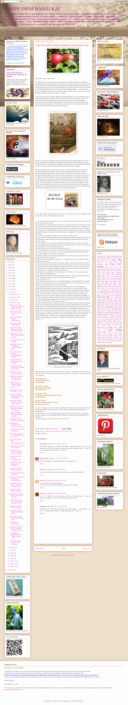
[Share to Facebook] (69, 429)
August (12, 547)
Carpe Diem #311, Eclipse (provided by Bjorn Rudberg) (17, 306)
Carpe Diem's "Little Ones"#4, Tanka (16, 390)
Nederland (44, 433)
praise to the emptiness (104, 341)
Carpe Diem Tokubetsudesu (113, 286)
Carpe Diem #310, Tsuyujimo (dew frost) (15, 312)
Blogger (81, 701)
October (13, 300)
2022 (10, 267)
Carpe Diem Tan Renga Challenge (109, 278)
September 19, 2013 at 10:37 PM (56, 480)
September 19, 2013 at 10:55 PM (55, 493)
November (13, 297)
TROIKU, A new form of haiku (15, 31)
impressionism (101, 332)
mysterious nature (107, 337)
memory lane (112, 334)
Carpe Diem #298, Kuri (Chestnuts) (17, 430)
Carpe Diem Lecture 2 (37, 28)
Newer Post (39, 548)
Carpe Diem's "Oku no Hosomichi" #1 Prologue (17, 464)
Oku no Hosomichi (116, 305)
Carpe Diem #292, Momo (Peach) (15, 490)
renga (99, 342)
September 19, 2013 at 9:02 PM (55, 469)
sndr (69, 701)
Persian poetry (117, 307)
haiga (99, 330)
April (11, 558)
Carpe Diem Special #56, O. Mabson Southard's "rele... (16, 484)
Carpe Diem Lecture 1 (20, 28)
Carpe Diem (48, 431)
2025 (10, 262)
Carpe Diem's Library (53, 28)
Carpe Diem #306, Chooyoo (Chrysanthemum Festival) (16, 354)
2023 (10, 265)
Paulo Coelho (104, 307)
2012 (10, 570)
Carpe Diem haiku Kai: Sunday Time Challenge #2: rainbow (16, 74)
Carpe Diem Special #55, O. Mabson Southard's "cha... (16, 528)
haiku (62, 431)
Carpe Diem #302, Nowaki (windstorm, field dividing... (17, 396)
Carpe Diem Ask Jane (111, 267)
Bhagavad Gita (102, 262)
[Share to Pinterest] (70, 429)
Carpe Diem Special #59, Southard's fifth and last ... (17, 335)
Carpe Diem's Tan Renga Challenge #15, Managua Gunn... (16, 384)
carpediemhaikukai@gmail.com (13, 689)
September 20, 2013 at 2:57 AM (57, 506)
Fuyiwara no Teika (108, 290)
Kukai (107, 300)
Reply (41, 452)
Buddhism (100, 264)
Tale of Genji (68, 431)
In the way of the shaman (107, 295)
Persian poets (105, 309)
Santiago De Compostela (105, 312)
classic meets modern (109, 326)
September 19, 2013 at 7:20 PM (58, 458)
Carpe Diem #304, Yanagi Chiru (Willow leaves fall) (17, 367)
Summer (111, 314)
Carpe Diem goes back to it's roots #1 (17, 446)
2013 (10, 292)
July (11, 550)
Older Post (87, 548)
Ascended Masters (116, 258)
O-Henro (103, 305)
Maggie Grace (44, 458)
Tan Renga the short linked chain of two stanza (73, 31)
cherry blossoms (117, 324)
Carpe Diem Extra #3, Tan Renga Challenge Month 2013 (16, 346)
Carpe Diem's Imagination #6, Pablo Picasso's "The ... (15, 535)
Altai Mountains (102, 258)
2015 (10, 286)
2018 (10, 278)
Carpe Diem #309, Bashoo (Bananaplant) (15, 318)
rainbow (116, 341)
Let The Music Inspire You (113, 302)
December (13, 294)
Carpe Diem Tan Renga (110, 276)
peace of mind (115, 339)
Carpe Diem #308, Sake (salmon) (15, 324)
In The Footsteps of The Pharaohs (109, 293)
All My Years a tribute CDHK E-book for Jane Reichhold (96, 28)
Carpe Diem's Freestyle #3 (14, 523)
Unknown (43, 480)
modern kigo (117, 335)
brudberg (43, 493)
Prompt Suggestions (48, 35)
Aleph (117, 256)
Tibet (109, 317)
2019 (10, 276)
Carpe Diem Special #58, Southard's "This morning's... (16, 377)
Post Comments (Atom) (67, 555)
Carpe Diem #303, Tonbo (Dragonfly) (16, 372)
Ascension (103, 260)
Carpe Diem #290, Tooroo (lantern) (15, 506)
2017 (10, 281)
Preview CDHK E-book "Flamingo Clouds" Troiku (42, 31)
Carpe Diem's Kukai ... (69, 28)
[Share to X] (67, 429)
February (13, 564)
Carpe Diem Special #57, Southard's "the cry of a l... (17, 435)
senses (106, 342)
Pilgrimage (118, 309)
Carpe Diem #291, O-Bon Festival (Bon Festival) (16, 495)
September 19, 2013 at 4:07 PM (57, 444)
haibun (115, 328)
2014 (10, 289)
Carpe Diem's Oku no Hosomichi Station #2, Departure (16, 408)
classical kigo (56, 431)
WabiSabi (43, 469)
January (13, 566)
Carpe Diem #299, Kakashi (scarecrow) (17, 419)
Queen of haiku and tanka (109, 310)
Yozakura (109, 321)
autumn (42, 431)
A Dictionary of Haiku (104, 256)
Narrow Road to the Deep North (111, 304)
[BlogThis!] (65, 429)
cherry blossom (102, 324)
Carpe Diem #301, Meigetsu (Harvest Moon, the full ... (16, 402)
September (14, 302)
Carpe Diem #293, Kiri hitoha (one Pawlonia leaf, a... (17, 478)
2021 (10, 270)
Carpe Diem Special (113, 274)
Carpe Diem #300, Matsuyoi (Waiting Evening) (16, 414)
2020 (10, 273)
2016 (10, 284)
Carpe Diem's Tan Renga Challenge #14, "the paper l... (16, 451)
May (11, 555)
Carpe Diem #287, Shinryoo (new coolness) (15, 542)
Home (8, 28)
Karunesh (110, 299)
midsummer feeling (103, 335)
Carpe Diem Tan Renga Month (111, 280)
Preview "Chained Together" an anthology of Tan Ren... (22, 35)
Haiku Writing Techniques (111, 291)
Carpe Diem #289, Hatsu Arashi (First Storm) (16, 512)
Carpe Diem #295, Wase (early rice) (16, 469)
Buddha (115, 262)
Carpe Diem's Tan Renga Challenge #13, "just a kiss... (16, 501)
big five (115, 322)
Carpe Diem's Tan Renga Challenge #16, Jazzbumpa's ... (17, 329)
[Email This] (63, 429)
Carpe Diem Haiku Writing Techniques (109, 269)
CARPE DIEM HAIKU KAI (32, 8)
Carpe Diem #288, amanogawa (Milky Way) (16, 518)
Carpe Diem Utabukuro (107, 288)
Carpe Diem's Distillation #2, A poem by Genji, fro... (17, 424)
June (12, 553)
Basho (113, 260)
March (12, 561)
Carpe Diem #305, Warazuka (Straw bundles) (16, 361)
